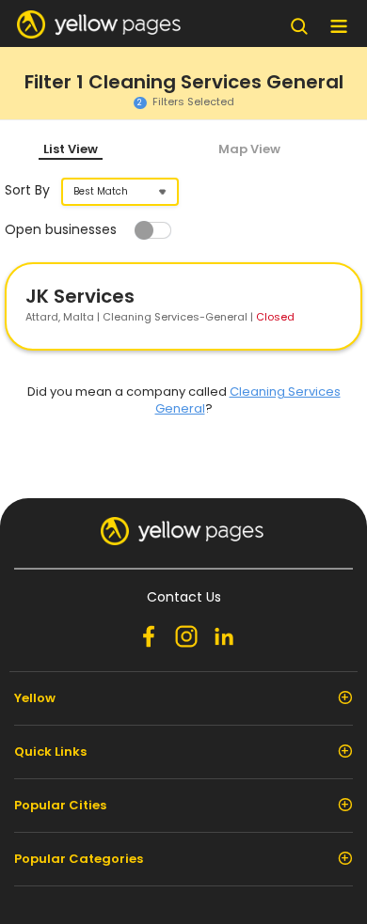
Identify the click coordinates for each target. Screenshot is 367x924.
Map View (249, 149)
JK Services (80, 296)
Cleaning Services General (248, 400)
